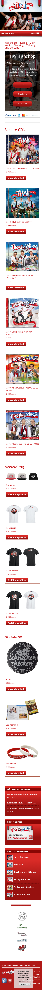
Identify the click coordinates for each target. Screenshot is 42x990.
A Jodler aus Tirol (22, 894)
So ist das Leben (21, 857)
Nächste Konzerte (18, 789)
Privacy (5, 965)
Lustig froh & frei (22, 879)
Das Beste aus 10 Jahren (25, 872)
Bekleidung (22, 94)
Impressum (13, 965)
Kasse (23, 42)
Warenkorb (11, 42)
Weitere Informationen (24, 981)
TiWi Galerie (14, 822)
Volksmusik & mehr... (24, 887)
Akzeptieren (25, 984)
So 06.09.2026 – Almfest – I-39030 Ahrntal (22, 803)
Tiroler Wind (7, 33)
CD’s (22, 84)
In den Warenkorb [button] (16, 178)
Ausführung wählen (17, 494)
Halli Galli (18, 864)
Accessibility (30, 965)
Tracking (19, 45)
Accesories (22, 103)
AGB (21, 965)
